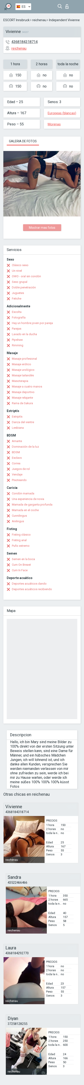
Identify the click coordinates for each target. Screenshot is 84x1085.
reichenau (39, 20)
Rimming (17, 345)
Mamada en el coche (25, 510)
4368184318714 (24, 42)
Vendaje (17, 474)
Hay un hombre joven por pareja (32, 323)
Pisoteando (19, 480)
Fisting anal (19, 540)
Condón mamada (23, 493)
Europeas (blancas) (62, 113)
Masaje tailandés (23, 375)
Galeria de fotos (23, 141)
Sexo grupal (19, 281)
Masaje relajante (22, 397)
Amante (17, 441)
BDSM (16, 452)
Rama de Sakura (22, 403)
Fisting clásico (21, 534)
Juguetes (18, 293)
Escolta (17, 312)
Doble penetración (24, 287)
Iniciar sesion (68, 5)
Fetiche (16, 298)
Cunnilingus (19, 515)
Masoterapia (20, 381)
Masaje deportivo (23, 392)
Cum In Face (20, 570)
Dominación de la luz (25, 446)
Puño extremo (21, 545)
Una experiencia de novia (28, 499)
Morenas (54, 124)
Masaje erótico (21, 364)
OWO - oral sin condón (26, 276)
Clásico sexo (20, 265)
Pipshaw (17, 339)
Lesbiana (18, 427)
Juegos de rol (21, 469)
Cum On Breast (21, 564)
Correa (16, 463)
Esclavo (17, 457)
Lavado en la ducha (24, 334)
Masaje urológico (23, 369)
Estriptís (17, 416)
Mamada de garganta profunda (32, 504)
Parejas (16, 328)
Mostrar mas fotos (42, 227)
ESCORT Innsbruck (16, 20)
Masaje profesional (24, 358)
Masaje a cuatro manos (27, 386)
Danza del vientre (23, 422)
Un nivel (17, 270)
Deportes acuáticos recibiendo (32, 589)
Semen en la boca (23, 559)
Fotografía (19, 317)
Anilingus (18, 521)
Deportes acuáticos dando (29, 583)
